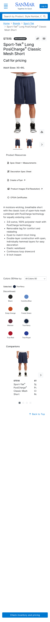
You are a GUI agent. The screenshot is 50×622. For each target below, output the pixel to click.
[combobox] (35, 279)
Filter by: (18, 278)
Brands (16, 23)
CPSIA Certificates (18, 197)
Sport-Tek (28, 23)
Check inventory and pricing (25, 615)
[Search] (44, 16)
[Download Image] (41, 131)
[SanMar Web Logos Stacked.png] (25, 6)
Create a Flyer (16, 180)
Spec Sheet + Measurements (23, 163)
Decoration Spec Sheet (20, 171)
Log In (44, 6)
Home (6, 23)
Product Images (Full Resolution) (25, 189)
